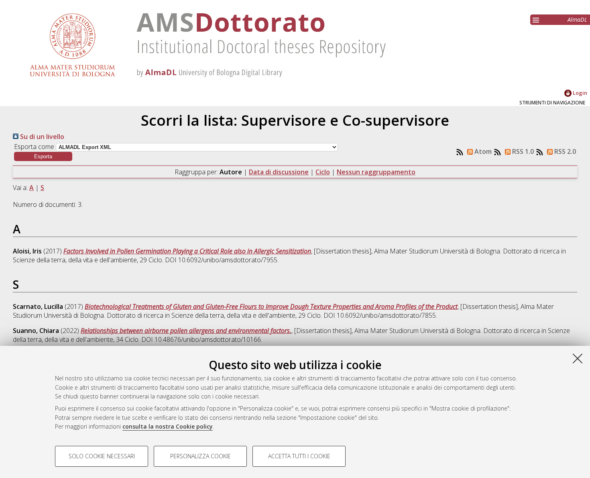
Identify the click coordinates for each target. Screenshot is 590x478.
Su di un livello (41, 136)
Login (579, 92)
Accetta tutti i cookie (299, 456)
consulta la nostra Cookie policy (167, 426)
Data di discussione (279, 172)
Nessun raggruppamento (376, 172)
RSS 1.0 (522, 151)
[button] (43, 156)
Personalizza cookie (200, 456)
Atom (482, 151)
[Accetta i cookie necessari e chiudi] (577, 358)
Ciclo (322, 172)
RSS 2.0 (564, 151)
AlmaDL (577, 19)
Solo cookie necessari (102, 456)
